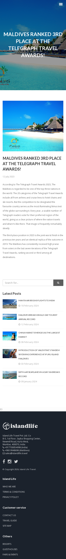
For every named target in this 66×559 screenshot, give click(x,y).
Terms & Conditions (14, 491)
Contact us (9, 515)
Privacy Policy (11, 497)
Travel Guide (10, 520)
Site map (7, 525)
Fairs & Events (10, 554)
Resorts (7, 544)
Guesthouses (10, 549)
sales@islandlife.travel (16, 453)
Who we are (9, 486)
